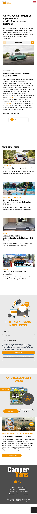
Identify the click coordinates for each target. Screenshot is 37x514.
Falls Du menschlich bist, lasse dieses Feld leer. (16, 356)
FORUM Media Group (21, 501)
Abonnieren (26, 411)
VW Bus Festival (13, 97)
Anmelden (18, 353)
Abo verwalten (22, 489)
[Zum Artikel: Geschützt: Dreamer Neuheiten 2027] (19, 157)
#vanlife (6, 269)
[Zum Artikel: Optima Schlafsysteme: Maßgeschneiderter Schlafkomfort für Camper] (19, 224)
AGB (13, 487)
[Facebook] (15, 482)
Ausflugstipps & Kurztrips (12, 197)
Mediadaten (21, 487)
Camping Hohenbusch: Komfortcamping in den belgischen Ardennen (17, 202)
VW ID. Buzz (9, 103)
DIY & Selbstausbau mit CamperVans (17, 437)
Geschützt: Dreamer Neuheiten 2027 (17, 168)
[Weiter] (32, 42)
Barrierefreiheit (13, 494)
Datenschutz (24, 492)
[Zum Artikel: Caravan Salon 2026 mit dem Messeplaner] (19, 260)
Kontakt (12, 489)
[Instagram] (19, 482)
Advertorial (7, 166)
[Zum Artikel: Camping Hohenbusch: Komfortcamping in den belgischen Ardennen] (19, 188)
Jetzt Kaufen (11, 411)
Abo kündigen (13, 492)
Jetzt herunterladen (11, 455)
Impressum (25, 494)
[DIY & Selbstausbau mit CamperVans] (18, 424)
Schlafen (6, 233)
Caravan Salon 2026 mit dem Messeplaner (14, 273)
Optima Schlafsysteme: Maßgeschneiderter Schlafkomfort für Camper (18, 238)
